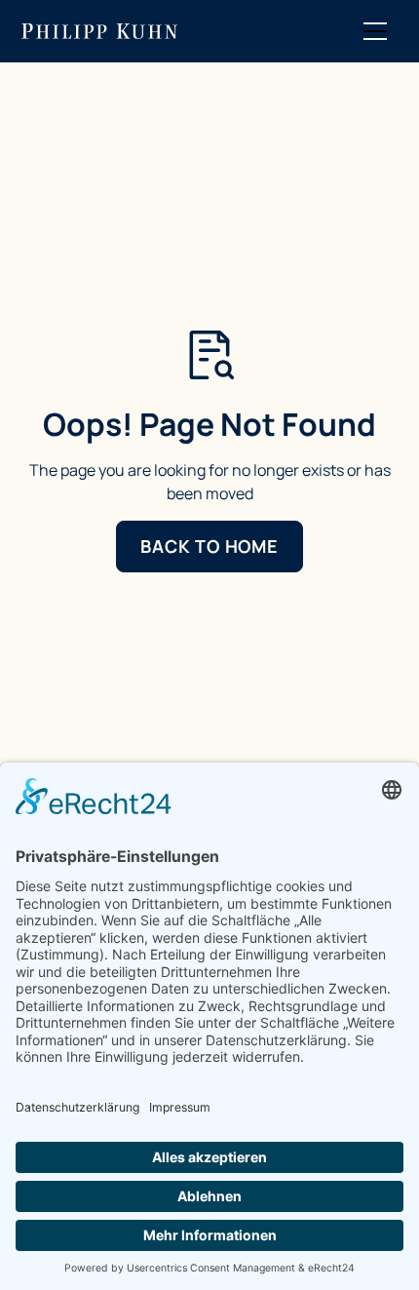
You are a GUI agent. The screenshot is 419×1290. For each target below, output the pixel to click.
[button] (375, 31)
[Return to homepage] (99, 31)
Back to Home (209, 546)
